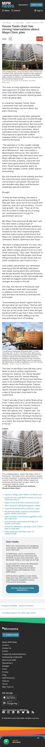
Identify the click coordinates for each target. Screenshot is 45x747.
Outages (5, 666)
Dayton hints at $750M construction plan (22, 502)
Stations (5, 681)
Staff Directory (8, 678)
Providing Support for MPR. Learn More (19, 613)
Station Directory (26, 605)
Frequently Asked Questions (14, 654)
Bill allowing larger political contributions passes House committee (22, 512)
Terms (5, 684)
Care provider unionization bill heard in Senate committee (21, 522)
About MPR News (9, 642)
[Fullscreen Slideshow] (4, 435)
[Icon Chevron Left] (4, 455)
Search (17, 10)
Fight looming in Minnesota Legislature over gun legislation (23, 517)
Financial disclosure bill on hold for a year (22, 508)
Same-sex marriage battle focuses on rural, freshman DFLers (23, 498)
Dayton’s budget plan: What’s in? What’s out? (23, 494)
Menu (7, 10)
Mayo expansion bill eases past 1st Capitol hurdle (19, 532)
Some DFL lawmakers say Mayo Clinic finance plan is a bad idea (24, 527)
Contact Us (6, 648)
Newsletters (7, 663)
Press (4, 669)
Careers (5, 645)
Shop (4, 675)
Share (39, 39)
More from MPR (9, 660)
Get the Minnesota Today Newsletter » (22, 589)
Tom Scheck (6, 23)
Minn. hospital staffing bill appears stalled (22, 505)
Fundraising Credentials (12, 657)
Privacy (5, 672)
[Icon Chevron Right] (40, 455)
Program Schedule (9, 605)
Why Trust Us (7, 687)
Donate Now (36, 5)
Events (5, 651)
